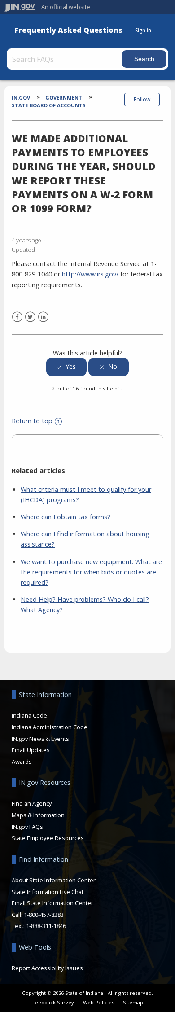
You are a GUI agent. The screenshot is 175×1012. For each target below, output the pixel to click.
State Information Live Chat (47, 891)
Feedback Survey (53, 1002)
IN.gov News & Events (40, 738)
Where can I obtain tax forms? (65, 517)
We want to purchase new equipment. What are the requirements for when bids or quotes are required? (91, 572)
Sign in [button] (143, 30)
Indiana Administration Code (50, 727)
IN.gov (21, 97)
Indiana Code (29, 715)
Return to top (32, 420)
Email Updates (31, 750)
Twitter (30, 317)
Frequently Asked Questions (68, 30)
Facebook (17, 317)
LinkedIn (43, 317)
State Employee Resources (48, 837)
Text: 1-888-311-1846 (39, 925)
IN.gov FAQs (27, 826)
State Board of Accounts (49, 105)
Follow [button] (142, 99)
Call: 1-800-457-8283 (38, 914)
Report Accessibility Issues (47, 968)
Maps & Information (38, 815)
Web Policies (98, 1002)
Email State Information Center (52, 903)
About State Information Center (54, 880)
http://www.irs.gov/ (90, 274)
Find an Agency (32, 803)
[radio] (66, 367)
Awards (22, 761)
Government (63, 97)
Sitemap (133, 1002)
